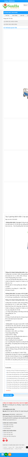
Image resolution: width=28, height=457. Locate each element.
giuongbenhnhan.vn (11, 419)
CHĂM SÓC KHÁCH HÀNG (10, 422)
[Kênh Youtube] (7, 441)
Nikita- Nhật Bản (19, 447)
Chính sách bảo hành (8, 434)
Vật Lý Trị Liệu (18, 448)
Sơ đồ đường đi (7, 428)
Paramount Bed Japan (8, 448)
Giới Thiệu (14, 15)
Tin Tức (7, 15)
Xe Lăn (5, 447)
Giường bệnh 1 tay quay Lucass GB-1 (15, 323)
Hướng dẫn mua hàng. (8, 424)
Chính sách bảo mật (8, 432)
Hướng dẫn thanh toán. (9, 426)
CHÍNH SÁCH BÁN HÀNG (9, 430)
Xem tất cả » (8, 390)
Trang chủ (5, 18)
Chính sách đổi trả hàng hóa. (10, 436)
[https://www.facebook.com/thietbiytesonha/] (4, 441)
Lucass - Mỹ (11, 447)
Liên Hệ (22, 15)
